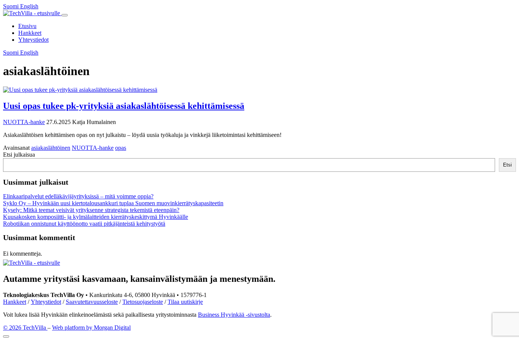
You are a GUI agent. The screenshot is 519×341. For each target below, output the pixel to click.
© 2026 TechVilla (25, 327)
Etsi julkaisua (19, 154)
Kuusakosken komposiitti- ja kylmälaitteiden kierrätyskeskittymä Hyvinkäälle (95, 217)
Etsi (507, 165)
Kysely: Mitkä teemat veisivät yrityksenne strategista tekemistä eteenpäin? (91, 210)
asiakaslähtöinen (50, 148)
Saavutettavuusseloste (92, 302)
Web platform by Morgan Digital (91, 327)
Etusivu (27, 26)
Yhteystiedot (33, 39)
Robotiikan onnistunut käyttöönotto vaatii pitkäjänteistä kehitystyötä (84, 223)
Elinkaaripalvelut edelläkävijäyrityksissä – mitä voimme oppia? (78, 196)
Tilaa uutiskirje (185, 302)
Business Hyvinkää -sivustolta (234, 314)
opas (120, 148)
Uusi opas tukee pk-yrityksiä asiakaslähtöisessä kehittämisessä (123, 106)
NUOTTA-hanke (24, 122)
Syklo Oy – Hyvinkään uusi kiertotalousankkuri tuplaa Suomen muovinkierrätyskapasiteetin (113, 203)
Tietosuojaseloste (142, 302)
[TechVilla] (32, 13)
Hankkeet (29, 33)
